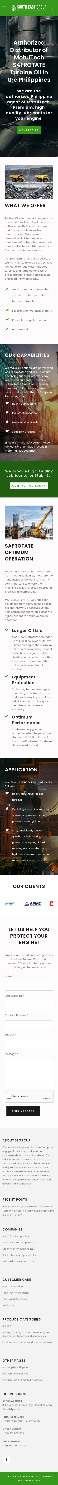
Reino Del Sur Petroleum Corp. (19, 1261)
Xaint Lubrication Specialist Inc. (19, 1255)
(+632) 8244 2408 (12, 1421)
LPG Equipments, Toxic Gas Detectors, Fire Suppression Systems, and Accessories (25, 1334)
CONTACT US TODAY (29, 485)
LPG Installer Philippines (15, 1373)
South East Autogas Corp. (16, 1236)
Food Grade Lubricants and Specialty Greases (27, 1342)
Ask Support (9, 1305)
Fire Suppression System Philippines (22, 1380)
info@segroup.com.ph (14, 1445)
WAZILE (36, 1480)
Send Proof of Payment (15, 1292)
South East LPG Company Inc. (18, 1242)
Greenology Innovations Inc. (18, 1248)
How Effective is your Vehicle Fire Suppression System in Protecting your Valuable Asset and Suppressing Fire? (28, 1211)
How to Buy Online (12, 1286)
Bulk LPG (6, 1326)
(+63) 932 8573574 (13, 1433)
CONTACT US (29, 130)
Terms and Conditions (14, 1299)
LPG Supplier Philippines (15, 1367)
